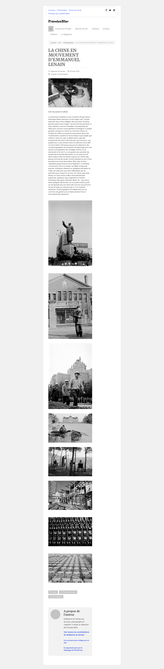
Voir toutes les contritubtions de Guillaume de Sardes (76, 633)
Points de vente (75, 10)
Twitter (110, 10)
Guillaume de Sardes (57, 71)
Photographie (63, 74)
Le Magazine (66, 34)
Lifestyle (95, 29)
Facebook (106, 10)
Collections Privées (63, 29)
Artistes (106, 29)
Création (53, 34)
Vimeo (114, 10)
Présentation (62, 10)
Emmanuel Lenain (69, 592)
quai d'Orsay (57, 597)
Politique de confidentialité (59, 13)
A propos (51, 10)
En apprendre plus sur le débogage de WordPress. (73, 649)
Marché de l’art (81, 29)
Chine (54, 592)
